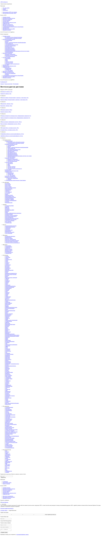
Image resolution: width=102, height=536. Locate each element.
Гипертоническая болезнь (10, 286)
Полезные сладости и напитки (11, 215)
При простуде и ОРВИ (9, 438)
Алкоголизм (7, 257)
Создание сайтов (3, 510)
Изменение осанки (9, 195)
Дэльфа (6, 460)
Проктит (7, 366)
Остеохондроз (8, 351)
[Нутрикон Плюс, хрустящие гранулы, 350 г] (9, 127)
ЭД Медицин (8, 459)
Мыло (6, 59)
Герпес (6, 283)
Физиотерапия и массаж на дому (9, 22)
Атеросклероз (8, 264)
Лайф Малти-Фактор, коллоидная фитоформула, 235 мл (11, 135)
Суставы (7, 443)
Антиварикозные (8, 40)
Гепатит (6, 282)
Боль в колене (8, 184)
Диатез (6, 295)
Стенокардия (7, 380)
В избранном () (3, 81)
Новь (6, 450)
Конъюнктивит (8, 314)
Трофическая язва (8, 386)
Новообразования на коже (10, 197)
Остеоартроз (7, 348)
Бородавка (7, 269)
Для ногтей (7, 228)
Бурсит (6, 272)
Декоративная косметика (10, 226)
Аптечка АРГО (6, 21)
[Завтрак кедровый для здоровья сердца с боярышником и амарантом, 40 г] (15, 115)
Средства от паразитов (9, 220)
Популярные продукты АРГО (9, 28)
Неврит (6, 338)
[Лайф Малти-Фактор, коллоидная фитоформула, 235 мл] (12, 133)
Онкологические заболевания (11, 344)
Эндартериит (8, 401)
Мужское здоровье (9, 238)
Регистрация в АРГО (7, 482)
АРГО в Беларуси (4, 1)
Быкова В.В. (7, 462)
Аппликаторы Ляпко (9, 205)
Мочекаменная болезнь (10, 333)
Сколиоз (7, 379)
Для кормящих (8, 245)
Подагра (7, 364)
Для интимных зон (9, 43)
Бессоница (7, 266)
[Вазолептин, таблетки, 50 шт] (6, 103)
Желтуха (7, 298)
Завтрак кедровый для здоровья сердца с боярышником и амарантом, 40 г (15, 117)
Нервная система (8, 428)
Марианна (7, 456)
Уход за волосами (8, 233)
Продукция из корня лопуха (10, 216)
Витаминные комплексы (10, 236)
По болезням (15, 83)
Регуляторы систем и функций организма (13, 37)
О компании (5, 481)
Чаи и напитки (8, 221)
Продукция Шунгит (9, 217)
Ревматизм (7, 373)
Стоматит (7, 381)
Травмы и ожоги (8, 444)
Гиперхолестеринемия (9, 287)
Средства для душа (9, 62)
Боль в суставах (8, 186)
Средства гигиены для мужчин (11, 241)
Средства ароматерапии (10, 56)
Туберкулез (7, 387)
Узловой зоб (7, 389)
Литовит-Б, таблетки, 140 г (5, 93)
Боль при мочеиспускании (10, 187)
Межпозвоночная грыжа (10, 324)
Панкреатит (7, 356)
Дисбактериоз (8, 296)
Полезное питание (9, 214)
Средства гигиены (6, 20)
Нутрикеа (7, 451)
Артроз (6, 261)
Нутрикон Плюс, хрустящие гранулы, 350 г (9, 129)
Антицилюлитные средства (10, 225)
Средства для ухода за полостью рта (12, 242)
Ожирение (7, 342)
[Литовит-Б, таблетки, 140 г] (6, 91)
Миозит (6, 328)
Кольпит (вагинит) (9, 313)
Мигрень (7, 326)
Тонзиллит (7, 382)
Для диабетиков (8, 413)
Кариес (6, 309)
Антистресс (7, 408)
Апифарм (7, 472)
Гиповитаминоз (8, 288)
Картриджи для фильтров (10, 73)
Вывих (6, 276)
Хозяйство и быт (6, 23)
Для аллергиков (8, 409)
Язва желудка (8, 404)
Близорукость (8, 268)
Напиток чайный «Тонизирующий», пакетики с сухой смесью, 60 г (14, 99)
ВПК (6, 463)
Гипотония (7, 289)
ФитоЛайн (7, 467)
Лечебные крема (8, 426)
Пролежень (7, 368)
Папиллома (7, 357)
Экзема (6, 399)
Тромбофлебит (8, 385)
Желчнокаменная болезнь (10, 299)
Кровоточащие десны (9, 196)
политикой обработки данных (22, 534)
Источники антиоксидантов (11, 424)
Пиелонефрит (8, 361)
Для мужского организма (10, 416)
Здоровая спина (8, 420)
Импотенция (7, 304)
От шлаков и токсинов (9, 430)
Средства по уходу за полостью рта (12, 63)
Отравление (7, 353)
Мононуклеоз (8, 331)
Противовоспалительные (10, 49)
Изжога (6, 194)
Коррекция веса (8, 237)
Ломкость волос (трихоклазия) (11, 320)
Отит (6, 352)
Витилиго (7, 275)
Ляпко (6, 452)
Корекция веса (8, 231)
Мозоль (6, 330)
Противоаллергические (10, 48)
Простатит (7, 369)
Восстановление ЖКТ (9, 209)
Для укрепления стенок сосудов (11, 44)
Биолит (6, 458)
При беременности (9, 252)
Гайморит (7, 278)
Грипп (6, 291)
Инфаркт (7, 306)
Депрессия (7, 190)
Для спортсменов (8, 419)
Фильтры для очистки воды (8, 25)
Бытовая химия (8, 68)
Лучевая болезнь (8, 321)
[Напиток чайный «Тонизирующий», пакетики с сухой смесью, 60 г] (14, 97)
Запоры (6, 300)
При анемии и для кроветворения (12, 436)
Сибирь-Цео (7, 457)
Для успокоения (8, 191)
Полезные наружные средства (9, 18)
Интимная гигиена (9, 423)
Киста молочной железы (10, 310)
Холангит (7, 393)
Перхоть (6, 360)
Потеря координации (9, 198)
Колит (6, 312)
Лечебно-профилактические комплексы (13, 213)
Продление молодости (9, 232)
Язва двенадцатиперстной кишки (12, 403)
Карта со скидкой (6, 483)
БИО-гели (7, 207)
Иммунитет (7, 422)
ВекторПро (7, 465)
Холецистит (7, 394)
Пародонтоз (7, 358)
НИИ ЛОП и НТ (8, 461)
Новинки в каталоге (7, 29)
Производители (6, 27)
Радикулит (7, 371)
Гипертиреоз (7, 285)
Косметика (7, 425)
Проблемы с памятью (9, 199)
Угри (6, 388)
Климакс (7, 311)
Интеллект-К (7, 455)
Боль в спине (7, 185)
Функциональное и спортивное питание (13, 38)
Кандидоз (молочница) (9, 308)
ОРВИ (6, 346)
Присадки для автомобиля (10, 239)
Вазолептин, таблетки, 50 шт (6, 105)
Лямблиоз (7, 322)
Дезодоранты (8, 58)
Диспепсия (7, 297)
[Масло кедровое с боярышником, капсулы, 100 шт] (11, 121)
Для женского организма (10, 414)
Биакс (6, 469)
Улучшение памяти (9, 445)
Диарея (6, 294)
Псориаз (7, 370)
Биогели (7, 41)
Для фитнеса (7, 247)
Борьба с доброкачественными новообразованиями (15, 42)
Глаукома (7, 290)
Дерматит (7, 293)
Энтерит (7, 402)
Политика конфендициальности (6, 508)
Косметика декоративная (10, 54)
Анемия (6, 258)
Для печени (7, 417)
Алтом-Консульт (8, 471)
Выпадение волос (8, 188)
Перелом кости (8, 359)
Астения (7, 263)
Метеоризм (7, 325)
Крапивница (7, 315)
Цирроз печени (8, 397)
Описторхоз (7, 345)
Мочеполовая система (9, 427)
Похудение (7, 434)
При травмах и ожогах (9, 47)
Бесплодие (7, 265)
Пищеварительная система (10, 432)
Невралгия (7, 337)
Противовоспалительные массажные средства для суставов (17, 51)
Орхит (6, 347)
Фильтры (7, 74)
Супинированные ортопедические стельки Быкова (13, 26)
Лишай (6, 319)
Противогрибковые (9, 52)
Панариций (7, 355)
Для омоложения (8, 246)
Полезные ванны (8, 46)
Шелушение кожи (8, 202)
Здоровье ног (8, 421)
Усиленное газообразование (10, 200)
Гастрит (6, 279)
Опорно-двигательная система (11, 429)
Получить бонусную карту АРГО (9, 13)
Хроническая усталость (10, 395)
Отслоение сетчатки (9, 354)
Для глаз (7, 411)
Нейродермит (8, 340)
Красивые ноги (8, 251)
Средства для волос (9, 61)
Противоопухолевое (9, 440)
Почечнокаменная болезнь (10, 365)
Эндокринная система (9, 447)
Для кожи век (8, 227)
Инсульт (6, 305)
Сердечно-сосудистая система (11, 442)
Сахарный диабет (8, 378)
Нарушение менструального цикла (12, 335)
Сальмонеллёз (8, 377)
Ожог (6, 343)
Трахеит (6, 384)
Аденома (7, 256)
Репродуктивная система (10, 441)
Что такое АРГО (6, 7)
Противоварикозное (9, 439)
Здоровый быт (8, 69)
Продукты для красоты (7, 19)
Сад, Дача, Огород (9, 70)
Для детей (7, 412)
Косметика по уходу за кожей (11, 55)
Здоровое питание (6, 17)
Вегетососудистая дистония (10, 274)
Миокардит (7, 329)
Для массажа (7, 415)
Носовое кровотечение (9, 341)
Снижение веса (8, 253)
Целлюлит (7, 396)
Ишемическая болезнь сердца (11, 307)
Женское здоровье (8, 250)
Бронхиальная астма (9, 270)
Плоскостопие (8, 362)
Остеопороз (7, 349)
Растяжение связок (9, 372)
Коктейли (7, 211)
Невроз (6, 339)
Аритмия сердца (8, 259)
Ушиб (6, 390)
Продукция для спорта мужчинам (12, 240)
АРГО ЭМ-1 (7, 464)
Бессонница (7, 183)
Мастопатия (7, 323)
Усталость (7, 201)
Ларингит (7, 316)
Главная (2, 83)
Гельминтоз (7, 280)
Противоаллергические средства (11, 218)
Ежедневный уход (9, 230)
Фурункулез (7, 392)
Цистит (6, 398)
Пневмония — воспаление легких (12, 363)
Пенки (6, 60)
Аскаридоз (7, 262)
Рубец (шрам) (8, 376)
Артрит (6, 260)
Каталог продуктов (8, 83)
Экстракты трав (8, 222)
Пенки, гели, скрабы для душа (11, 431)
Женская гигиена (8, 248)
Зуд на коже (7, 193)
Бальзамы (7, 206)
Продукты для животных (8, 24)
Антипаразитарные (9, 407)
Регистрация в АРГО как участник (10, 12)
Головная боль (8, 189)
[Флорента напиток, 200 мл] (6, 109)
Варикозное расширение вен (11, 273)
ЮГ (6, 468)
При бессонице (8, 437)
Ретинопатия (7, 374)
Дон (6, 466)
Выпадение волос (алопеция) (11, 277)
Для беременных (8, 410)
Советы (4, 9)
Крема (6, 212)
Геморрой (7, 281)
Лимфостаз (7, 318)
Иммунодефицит (8, 303)
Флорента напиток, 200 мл (5, 111)
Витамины (7, 208)
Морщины (7, 332)
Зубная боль (7, 302)
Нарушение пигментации (10, 45)
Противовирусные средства (10, 219)
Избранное (5, 10)
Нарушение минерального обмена (12, 336)
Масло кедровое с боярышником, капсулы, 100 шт (10, 123)
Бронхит (7, 271)
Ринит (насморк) (8, 375)
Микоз (6, 327)
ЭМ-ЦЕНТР (7, 454)
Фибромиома (8, 391)
